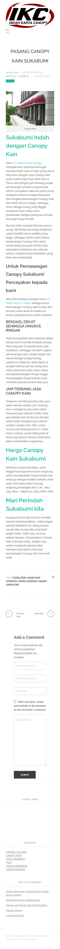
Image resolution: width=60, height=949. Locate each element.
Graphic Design (14, 910)
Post (9, 862)
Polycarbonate (15, 859)
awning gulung (16, 852)
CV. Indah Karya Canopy (27, 163)
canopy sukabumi (28, 581)
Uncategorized (15, 869)
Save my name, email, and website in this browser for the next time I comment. (30, 705)
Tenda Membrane (16, 866)
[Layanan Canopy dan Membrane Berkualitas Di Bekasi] (30, 15)
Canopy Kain (42, 76)
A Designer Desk (15, 915)
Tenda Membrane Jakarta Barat (23, 900)
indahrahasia (34, 72)
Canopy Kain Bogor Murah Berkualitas (26, 905)
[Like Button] (10, 80)
